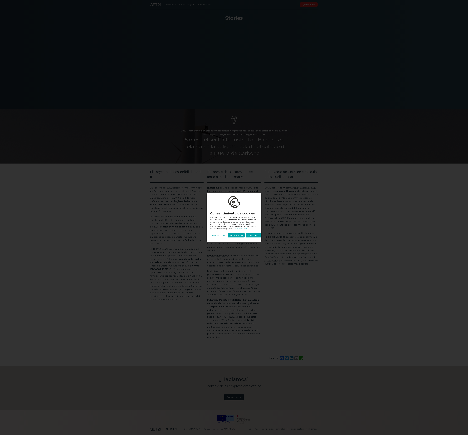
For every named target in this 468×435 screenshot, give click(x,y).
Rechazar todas (236, 235)
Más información (240, 228)
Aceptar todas (253, 235)
